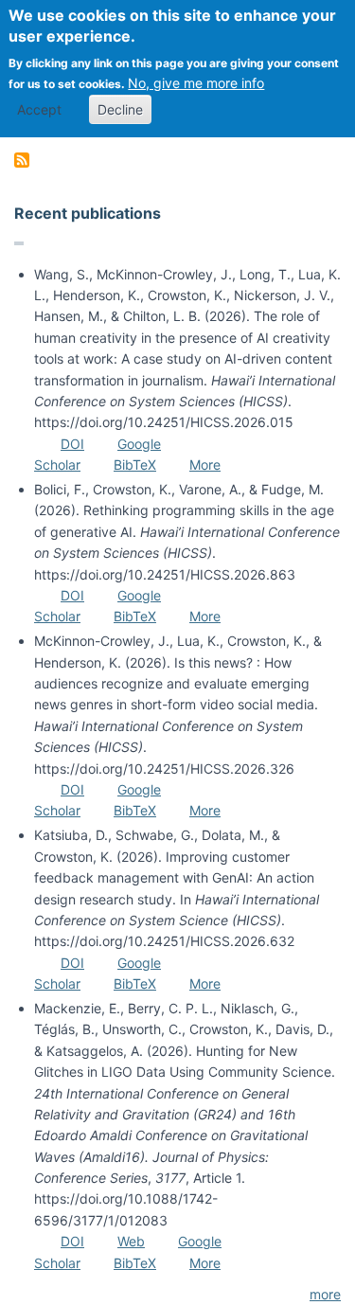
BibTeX (135, 464)
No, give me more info (196, 83)
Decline (120, 109)
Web (131, 1241)
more (325, 1294)
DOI (72, 444)
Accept (39, 109)
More (205, 464)
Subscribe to (21, 160)
